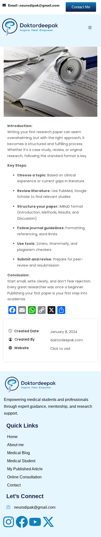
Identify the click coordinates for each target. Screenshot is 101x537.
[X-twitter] (48, 522)
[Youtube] (35, 522)
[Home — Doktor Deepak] (30, 28)
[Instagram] (8, 522)
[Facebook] (22, 522)
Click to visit (60, 348)
